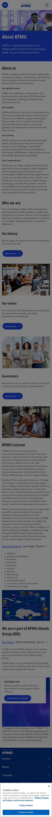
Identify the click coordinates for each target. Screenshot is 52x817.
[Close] (49, 786)
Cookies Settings (26, 805)
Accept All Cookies (25, 812)
